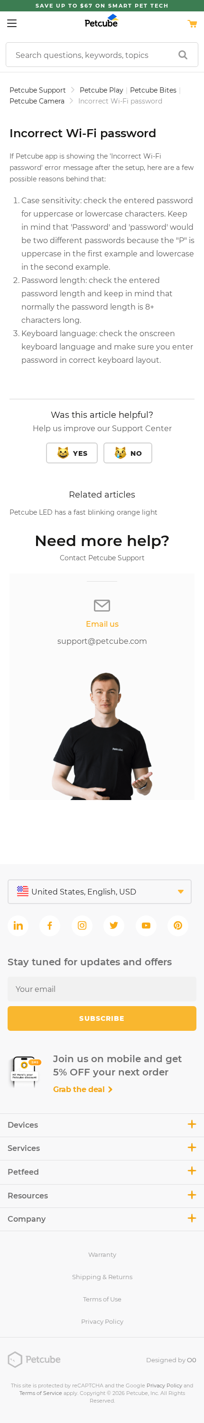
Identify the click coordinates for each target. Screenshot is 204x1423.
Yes (80, 453)
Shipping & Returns (102, 1277)
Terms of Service (40, 1393)
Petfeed (23, 1172)
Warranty (102, 1254)
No (136, 453)
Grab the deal (80, 1089)
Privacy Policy (102, 1321)
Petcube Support (37, 90)
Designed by (171, 1360)
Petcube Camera (37, 101)
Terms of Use (102, 1299)
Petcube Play (101, 90)
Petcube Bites (153, 90)
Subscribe (101, 1018)
